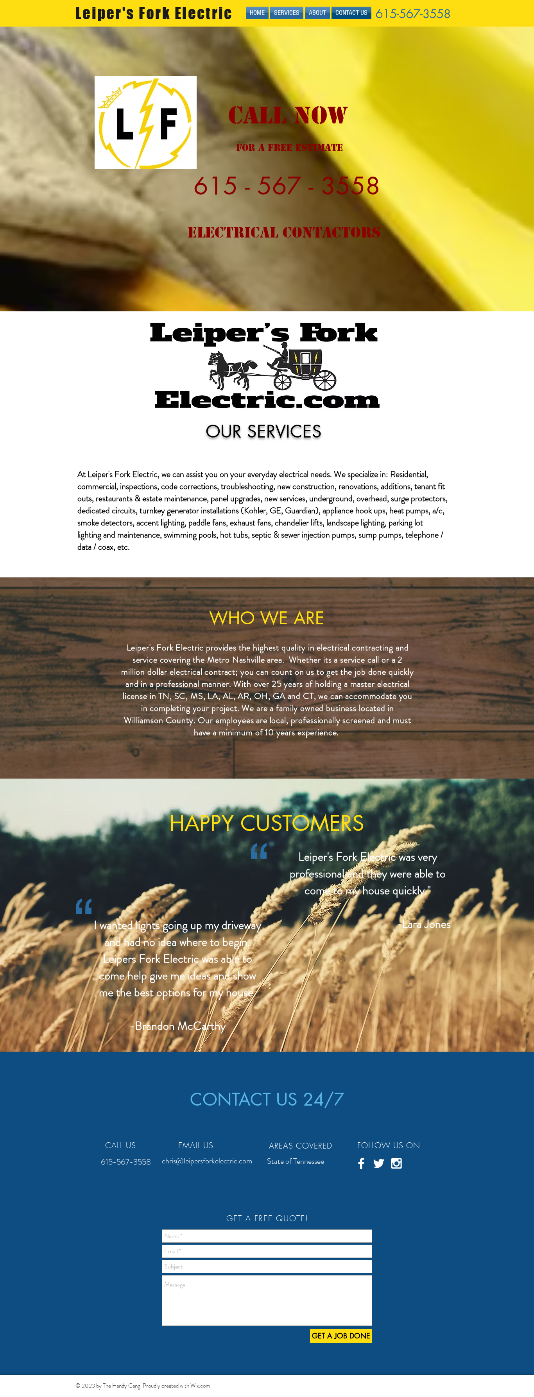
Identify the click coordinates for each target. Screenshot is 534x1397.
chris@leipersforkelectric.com (207, 1161)
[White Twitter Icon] (378, 1163)
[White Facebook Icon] (361, 1163)
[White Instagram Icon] (396, 1163)
